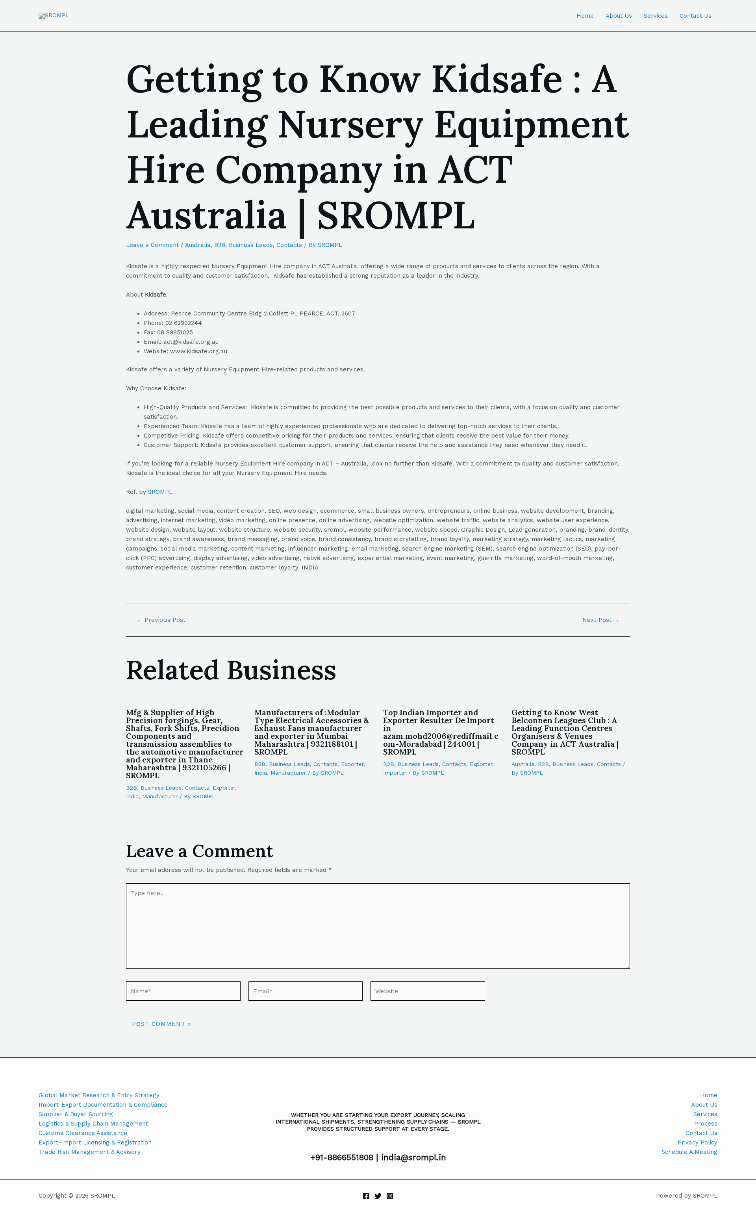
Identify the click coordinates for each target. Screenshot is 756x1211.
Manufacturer (160, 796)
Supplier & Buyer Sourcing (76, 1114)
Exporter (224, 787)
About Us (619, 15)
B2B (219, 245)
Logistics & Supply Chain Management (93, 1123)
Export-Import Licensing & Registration (95, 1142)
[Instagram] (389, 1196)
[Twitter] (378, 1196)
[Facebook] (366, 1196)
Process (705, 1123)
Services (656, 15)
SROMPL (160, 491)
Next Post (601, 620)
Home (585, 15)
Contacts (289, 245)
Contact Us (696, 15)
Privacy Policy (697, 1142)
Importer (394, 773)
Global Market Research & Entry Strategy (99, 1095)
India (132, 796)
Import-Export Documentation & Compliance (103, 1104)
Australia (198, 245)
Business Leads (251, 245)
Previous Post (160, 620)
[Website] (428, 992)
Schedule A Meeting (689, 1151)
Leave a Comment (152, 245)
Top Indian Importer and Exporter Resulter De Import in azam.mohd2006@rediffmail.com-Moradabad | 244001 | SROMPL (440, 732)
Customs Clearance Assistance (83, 1133)
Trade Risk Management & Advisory (90, 1151)
